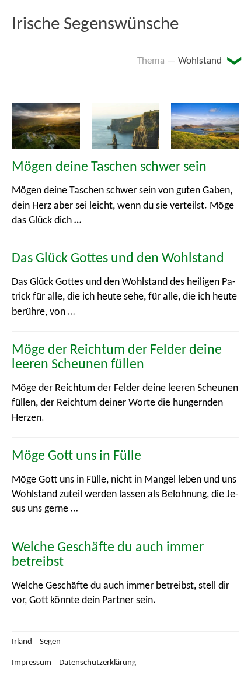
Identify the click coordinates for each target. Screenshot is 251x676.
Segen (50, 642)
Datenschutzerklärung (97, 663)
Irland (22, 642)
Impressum (31, 663)
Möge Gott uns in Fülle (76, 456)
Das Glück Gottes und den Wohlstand (118, 259)
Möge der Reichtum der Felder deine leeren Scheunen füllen (117, 357)
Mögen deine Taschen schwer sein (109, 167)
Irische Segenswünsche (95, 25)
